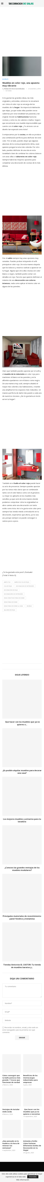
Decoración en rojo (11, 590)
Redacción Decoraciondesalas (14, 89)
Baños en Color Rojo (21, 582)
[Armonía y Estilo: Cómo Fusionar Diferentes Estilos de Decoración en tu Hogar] (32, 1129)
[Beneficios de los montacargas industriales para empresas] (32, 1063)
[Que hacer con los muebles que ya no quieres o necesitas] (22, 699)
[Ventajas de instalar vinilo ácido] (11, 1097)
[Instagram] (23, 1166)
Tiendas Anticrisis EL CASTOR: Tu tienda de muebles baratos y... (22, 966)
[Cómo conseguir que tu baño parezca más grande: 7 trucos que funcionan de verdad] (11, 1063)
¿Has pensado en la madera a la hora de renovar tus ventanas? (10, 1144)
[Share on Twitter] (21, 666)
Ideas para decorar (10, 602)
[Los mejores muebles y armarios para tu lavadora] (22, 796)
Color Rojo (8, 586)
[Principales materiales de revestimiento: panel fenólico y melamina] (22, 893)
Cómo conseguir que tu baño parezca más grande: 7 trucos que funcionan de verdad (11, 1078)
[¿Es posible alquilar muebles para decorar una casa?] (22, 747)
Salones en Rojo (9, 610)
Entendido (33, 1177)
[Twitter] (20, 1166)
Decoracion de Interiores (25, 586)
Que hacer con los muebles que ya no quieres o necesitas (31, 1111)
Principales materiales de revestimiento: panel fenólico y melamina (22, 917)
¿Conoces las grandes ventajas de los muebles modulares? (22, 868)
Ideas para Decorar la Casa (13, 606)
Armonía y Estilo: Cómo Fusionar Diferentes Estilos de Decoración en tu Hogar (32, 1145)
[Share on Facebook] (19, 666)
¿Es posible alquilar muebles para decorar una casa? (22, 771)
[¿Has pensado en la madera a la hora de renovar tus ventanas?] (11, 1129)
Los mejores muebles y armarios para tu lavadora (22, 820)
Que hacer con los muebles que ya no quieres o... (22, 723)
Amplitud (7, 582)
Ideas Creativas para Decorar (14, 598)
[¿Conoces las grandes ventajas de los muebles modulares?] (22, 844)
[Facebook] (17, 1166)
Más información (22, 1180)
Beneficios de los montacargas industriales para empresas (30, 1078)
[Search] (41, 3)
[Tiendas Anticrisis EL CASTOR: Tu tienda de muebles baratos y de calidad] (22, 941)
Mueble (29, 606)
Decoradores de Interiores (13, 594)
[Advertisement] (22, 30)
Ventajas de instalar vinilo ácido (10, 1110)
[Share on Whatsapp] (23, 666)
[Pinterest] (26, 1166)
